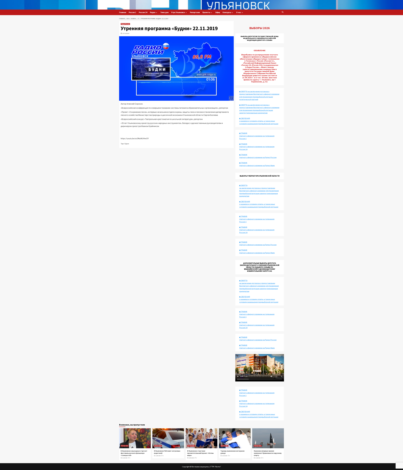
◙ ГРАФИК (243, 133)
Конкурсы (227, 12)
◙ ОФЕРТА (243, 280)
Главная (122, 12)
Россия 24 (143, 12)
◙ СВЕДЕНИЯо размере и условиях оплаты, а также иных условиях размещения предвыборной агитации (258, 121)
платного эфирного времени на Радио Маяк (257, 165)
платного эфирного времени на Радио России (258, 157)
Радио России (125, 24)
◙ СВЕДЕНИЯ (244, 297)
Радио (152, 12)
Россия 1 (132, 12)
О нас (238, 12)
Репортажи (195, 12)
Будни (127, 144)
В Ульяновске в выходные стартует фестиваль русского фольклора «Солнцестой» (134, 453)
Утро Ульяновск (178, 12)
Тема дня (164, 12)
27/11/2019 (125, 33)
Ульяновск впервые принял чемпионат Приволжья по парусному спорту (268, 453)
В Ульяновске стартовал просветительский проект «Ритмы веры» (200, 453)
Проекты (206, 12)
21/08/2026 (124, 458)
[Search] (282, 12)
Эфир (217, 12)
